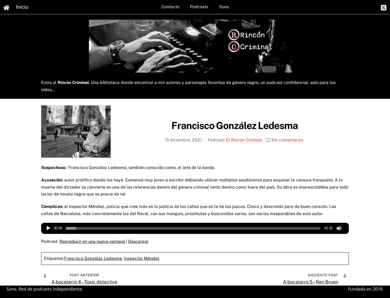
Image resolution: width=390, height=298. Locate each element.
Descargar (138, 241)
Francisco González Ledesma (234, 125)
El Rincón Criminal (244, 140)
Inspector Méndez (141, 258)
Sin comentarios (287, 140)
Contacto (170, 6)
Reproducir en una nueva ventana (92, 241)
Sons (224, 6)
